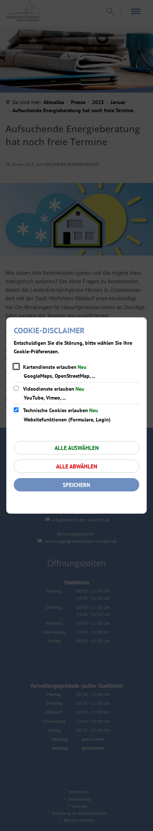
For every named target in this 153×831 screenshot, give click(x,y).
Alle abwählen (76, 466)
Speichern (76, 484)
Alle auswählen (77, 447)
